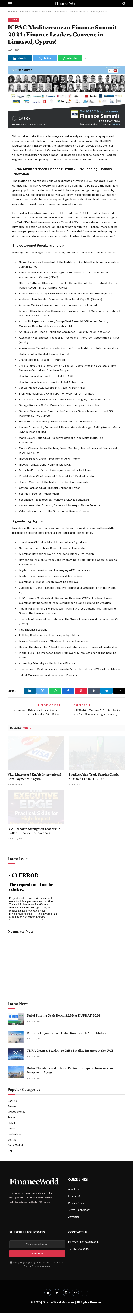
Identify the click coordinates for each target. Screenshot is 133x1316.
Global (11, 1155)
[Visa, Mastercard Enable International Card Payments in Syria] (36, 786)
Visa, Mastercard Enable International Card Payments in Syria (34, 809)
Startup (12, 1172)
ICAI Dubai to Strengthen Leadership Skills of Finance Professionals (34, 863)
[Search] (123, 3)
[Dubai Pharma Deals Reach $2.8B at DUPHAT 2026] (16, 1052)
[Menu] (10, 3)
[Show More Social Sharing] (86, 58)
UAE (10, 1183)
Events (11, 1150)
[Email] (11, 179)
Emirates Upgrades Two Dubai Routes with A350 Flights (66, 1065)
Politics (12, 1161)
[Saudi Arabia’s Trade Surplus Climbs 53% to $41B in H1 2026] (97, 786)
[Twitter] (11, 154)
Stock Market (15, 1177)
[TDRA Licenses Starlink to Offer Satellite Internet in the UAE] (16, 1087)
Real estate (14, 1166)
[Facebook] (11, 145)
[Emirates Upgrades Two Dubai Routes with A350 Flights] (16, 1069)
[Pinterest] (11, 171)
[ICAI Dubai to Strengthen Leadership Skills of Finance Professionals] (36, 840)
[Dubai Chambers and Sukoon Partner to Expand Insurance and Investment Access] (16, 1104)
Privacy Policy (31, 1298)
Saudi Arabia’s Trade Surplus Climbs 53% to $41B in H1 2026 (94, 809)
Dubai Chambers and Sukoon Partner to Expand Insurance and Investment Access (71, 1103)
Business (13, 1138)
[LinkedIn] (11, 162)
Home (11, 11)
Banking (13, 20)
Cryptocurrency (16, 1144)
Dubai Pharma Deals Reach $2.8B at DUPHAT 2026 (63, 1048)
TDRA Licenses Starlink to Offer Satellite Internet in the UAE (70, 1083)
